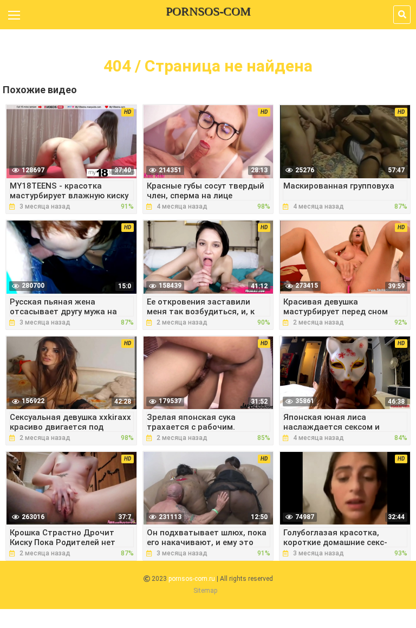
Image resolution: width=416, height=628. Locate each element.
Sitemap (205, 590)
